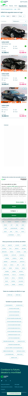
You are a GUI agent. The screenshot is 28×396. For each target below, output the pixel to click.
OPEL (3, 221)
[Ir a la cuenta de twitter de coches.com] (1, 380)
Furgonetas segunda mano (14, 344)
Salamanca (21, 274)
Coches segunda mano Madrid (14, 324)
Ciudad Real (21, 255)
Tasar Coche (19, 354)
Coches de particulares (14, 308)
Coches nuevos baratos (14, 315)
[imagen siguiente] (26, 32)
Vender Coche (14, 357)
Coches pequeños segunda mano (14, 318)
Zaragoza (21, 284)
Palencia (21, 271)
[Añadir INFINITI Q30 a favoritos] (23, 25)
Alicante (17, 245)
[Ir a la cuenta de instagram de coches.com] (6, 380)
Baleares (24, 248)
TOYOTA (22, 231)
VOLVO (18, 234)
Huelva (5, 264)
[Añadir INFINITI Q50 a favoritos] (23, 88)
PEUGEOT (9, 221)
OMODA (23, 218)
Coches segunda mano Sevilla (14, 328)
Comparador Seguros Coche (14, 334)
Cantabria (6, 255)
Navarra (7, 271)
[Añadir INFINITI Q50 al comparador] (26, 88)
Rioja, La (14, 274)
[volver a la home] (4, 377)
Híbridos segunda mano (8, 351)
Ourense (14, 271)
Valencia (13, 281)
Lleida (4, 268)
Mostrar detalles (20, 202)
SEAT (12, 225)
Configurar (13, 211)
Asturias (4, 248)
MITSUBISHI (10, 218)
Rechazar (14, 215)
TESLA (16, 231)
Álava (3, 245)
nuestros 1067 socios (12, 186)
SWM (11, 231)
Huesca (11, 264)
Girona (21, 258)
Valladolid (21, 281)
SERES (17, 225)
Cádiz (25, 251)
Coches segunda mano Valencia (14, 331)
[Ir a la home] (4, 2)
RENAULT (5, 225)
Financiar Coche (21, 341)
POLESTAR (17, 221)
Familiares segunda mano (8, 341)
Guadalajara (13, 261)
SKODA (23, 225)
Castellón (13, 255)
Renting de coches (21, 351)
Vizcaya (6, 284)
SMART (5, 228)
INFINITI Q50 (18, 294)
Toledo (6, 281)
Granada (5, 261)
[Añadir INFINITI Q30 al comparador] (26, 25)
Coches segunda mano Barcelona (14, 321)
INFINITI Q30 (10, 294)
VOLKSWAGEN (11, 234)
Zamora (13, 284)
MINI (4, 218)
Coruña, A (14, 258)
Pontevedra (6, 274)
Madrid (10, 268)
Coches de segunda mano (14, 311)
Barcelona (4, 251)
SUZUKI (5, 231)
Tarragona (20, 278)
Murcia (23, 268)
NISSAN (17, 218)
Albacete (10, 245)
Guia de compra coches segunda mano (14, 347)
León (23, 264)
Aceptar (14, 206)
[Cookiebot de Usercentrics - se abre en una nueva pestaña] (20, 179)
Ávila (10, 248)
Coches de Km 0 (19, 305)
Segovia (6, 278)
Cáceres (18, 251)
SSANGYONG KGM (13, 228)
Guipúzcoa (22, 261)
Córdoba (7, 258)
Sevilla (13, 278)
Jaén (18, 264)
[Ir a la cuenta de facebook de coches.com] (10, 380)
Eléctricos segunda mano (14, 338)
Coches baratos (9, 305)
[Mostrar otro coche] (14, 38)
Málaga (17, 268)
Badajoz (16, 248)
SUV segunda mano (10, 354)
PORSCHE (24, 221)
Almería (24, 245)
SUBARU (22, 228)
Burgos (11, 251)
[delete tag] (16, 16)
